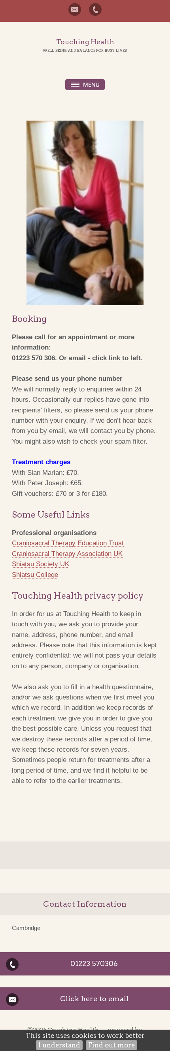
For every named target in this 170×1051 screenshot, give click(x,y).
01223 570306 (94, 963)
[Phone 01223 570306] (95, 9)
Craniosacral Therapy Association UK (67, 553)
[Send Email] (74, 9)
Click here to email (94, 998)
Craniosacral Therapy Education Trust (68, 542)
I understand (59, 1045)
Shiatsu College (35, 574)
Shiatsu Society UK (40, 563)
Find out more (111, 1045)
